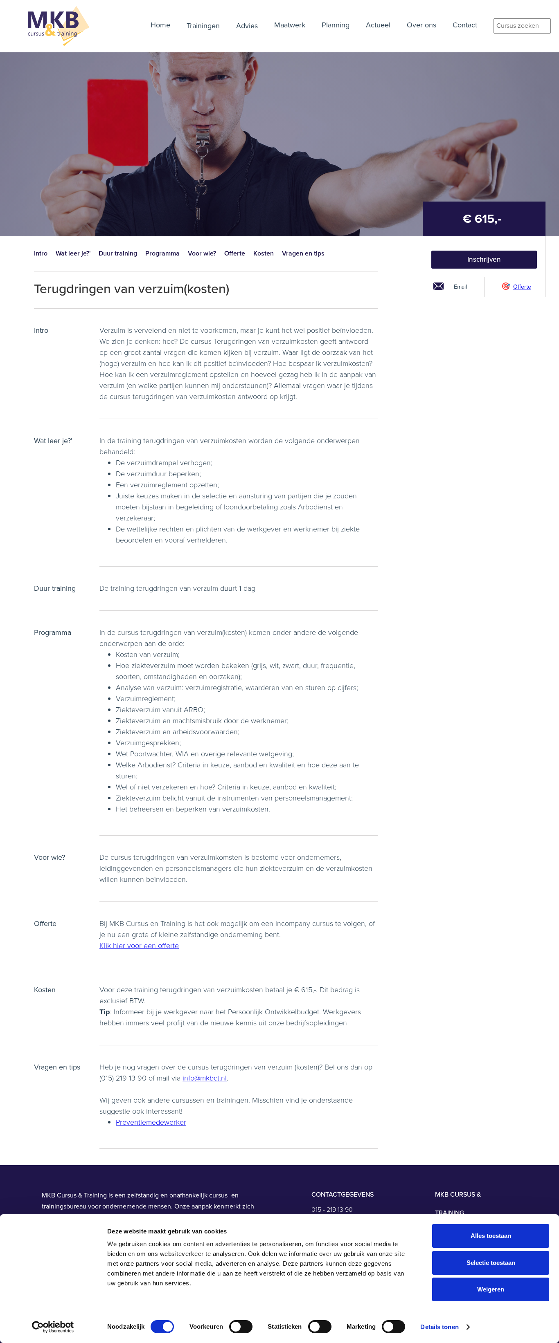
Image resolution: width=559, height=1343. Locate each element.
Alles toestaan (491, 1235)
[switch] (240, 1326)
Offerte (234, 253)
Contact (465, 25)
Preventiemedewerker (151, 1122)
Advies (247, 25)
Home (160, 25)
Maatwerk (289, 25)
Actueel (378, 25)
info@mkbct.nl (205, 1078)
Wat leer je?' (73, 253)
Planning (335, 25)
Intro (40, 253)
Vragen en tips (303, 253)
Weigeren (490, 1289)
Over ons (421, 25)
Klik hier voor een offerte (139, 945)
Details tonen (439, 1326)
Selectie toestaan (491, 1262)
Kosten (263, 253)
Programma (162, 253)
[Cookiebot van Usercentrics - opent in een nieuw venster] (53, 1327)
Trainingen (203, 25)
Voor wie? (202, 253)
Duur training (118, 253)
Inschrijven (484, 259)
